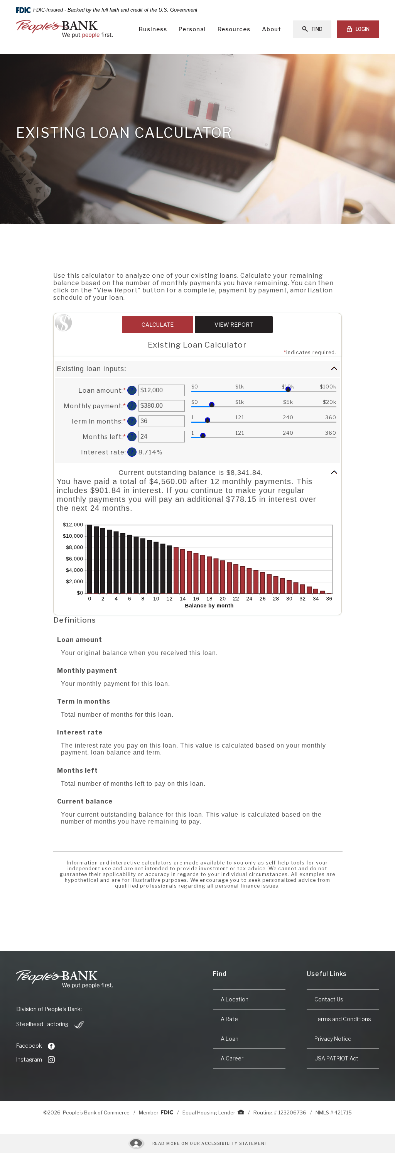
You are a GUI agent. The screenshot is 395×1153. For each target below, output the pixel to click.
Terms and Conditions (342, 1019)
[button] (197, 369)
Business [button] (153, 29)
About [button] (271, 29)
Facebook (29, 1045)
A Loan (229, 1038)
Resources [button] (234, 29)
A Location (234, 999)
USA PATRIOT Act (336, 1058)
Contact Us (328, 999)
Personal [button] (192, 29)
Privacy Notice (332, 1038)
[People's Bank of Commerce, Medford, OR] (64, 29)
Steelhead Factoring (50, 1024)
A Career (232, 1058)
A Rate (229, 1019)
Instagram (29, 1059)
